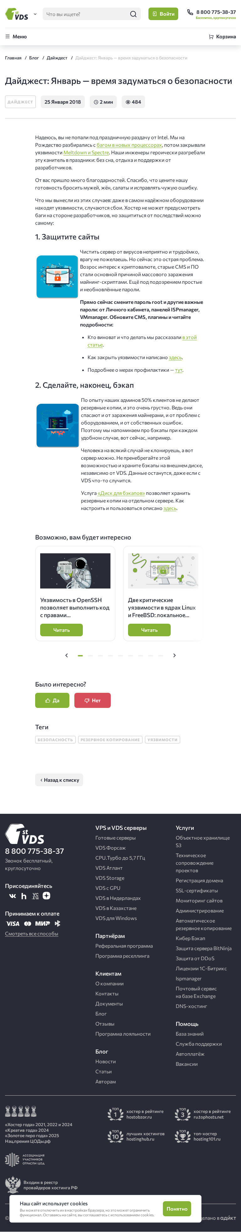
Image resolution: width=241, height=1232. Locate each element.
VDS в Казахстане (116, 908)
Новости (105, 1061)
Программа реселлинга (122, 956)
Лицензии (201, 968)
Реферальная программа (124, 946)
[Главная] (17, 14)
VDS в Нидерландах (118, 898)
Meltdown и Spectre (86, 152)
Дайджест (20, 102)
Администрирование (200, 910)
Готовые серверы (115, 837)
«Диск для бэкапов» (121, 493)
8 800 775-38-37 (34, 850)
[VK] (12, 896)
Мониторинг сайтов (199, 900)
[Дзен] (46, 896)
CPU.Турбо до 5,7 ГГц (120, 858)
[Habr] (24, 896)
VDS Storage (109, 878)
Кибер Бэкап (190, 938)
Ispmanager (188, 978)
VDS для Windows (116, 918)
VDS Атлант (109, 868)
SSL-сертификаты (197, 890)
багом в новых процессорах (129, 145)
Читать (61, 630)
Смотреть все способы (31, 933)
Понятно (177, 1209)
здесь (175, 357)
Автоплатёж (190, 1054)
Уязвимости (162, 739)
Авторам (105, 1081)
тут (178, 370)
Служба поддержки (199, 1044)
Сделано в (208, 1218)
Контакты (107, 993)
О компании (109, 983)
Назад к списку (61, 780)
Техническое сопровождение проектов (194, 862)
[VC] (35, 896)
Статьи (103, 1071)
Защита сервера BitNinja (204, 948)
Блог (101, 1013)
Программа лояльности (123, 1034)
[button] (66, 655)
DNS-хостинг (191, 1006)
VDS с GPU (107, 888)
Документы (109, 1003)
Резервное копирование (110, 739)
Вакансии (187, 1064)
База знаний (190, 1034)
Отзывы (105, 1024)
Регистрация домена (199, 880)
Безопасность (55, 739)
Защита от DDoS (195, 958)
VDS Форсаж (110, 848)
